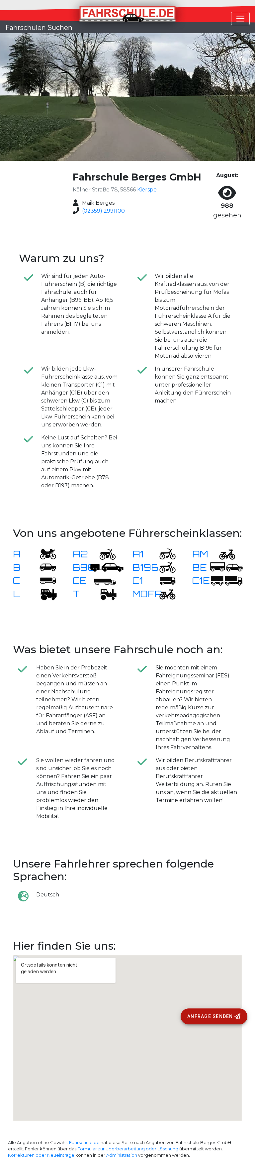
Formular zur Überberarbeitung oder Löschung (127, 1148)
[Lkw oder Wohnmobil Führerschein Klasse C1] (163, 580)
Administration (121, 1155)
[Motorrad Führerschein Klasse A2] (103, 554)
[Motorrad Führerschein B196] (163, 567)
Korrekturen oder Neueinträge (41, 1155)
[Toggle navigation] (240, 18)
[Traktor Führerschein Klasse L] (44, 594)
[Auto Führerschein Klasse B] (44, 567)
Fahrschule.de (84, 1142)
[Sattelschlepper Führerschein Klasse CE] (103, 580)
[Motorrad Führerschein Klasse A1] (163, 554)
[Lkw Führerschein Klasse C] (44, 580)
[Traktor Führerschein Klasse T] (103, 594)
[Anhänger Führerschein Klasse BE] (226, 567)
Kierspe (147, 189)
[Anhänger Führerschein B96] (107, 567)
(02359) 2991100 (103, 211)
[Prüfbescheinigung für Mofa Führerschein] (163, 594)
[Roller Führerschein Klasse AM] (223, 554)
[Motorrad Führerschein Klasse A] (44, 554)
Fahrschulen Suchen (38, 28)
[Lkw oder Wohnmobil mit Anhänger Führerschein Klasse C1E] (226, 580)
